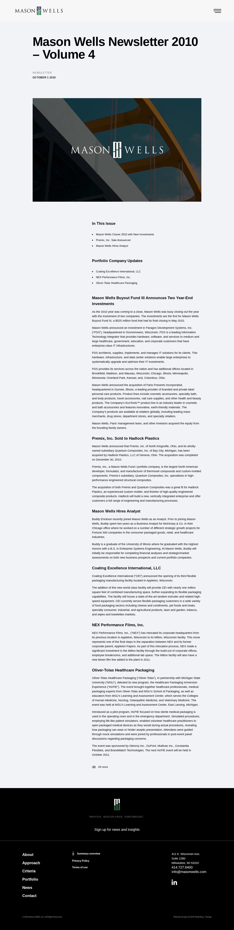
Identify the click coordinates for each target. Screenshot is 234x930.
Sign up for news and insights (117, 830)
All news (103, 767)
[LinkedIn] (192, 882)
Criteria (28, 871)
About (27, 854)
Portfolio (30, 879)
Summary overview (88, 853)
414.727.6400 (182, 867)
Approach (31, 863)
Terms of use (80, 867)
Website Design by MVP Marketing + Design (193, 917)
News (27, 887)
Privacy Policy (80, 860)
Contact (29, 896)
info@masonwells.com (189, 872)
